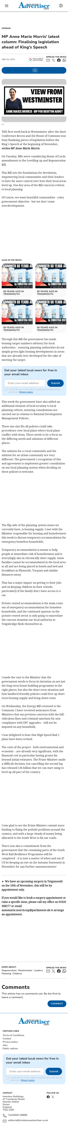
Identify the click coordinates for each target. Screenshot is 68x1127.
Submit (55, 383)
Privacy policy (10, 1041)
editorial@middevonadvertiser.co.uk (28, 1120)
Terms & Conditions (13, 1035)
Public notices (10, 1048)
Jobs (5, 1045)
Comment (57, 1003)
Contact (7, 1038)
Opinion (6, 28)
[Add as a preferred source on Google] (36, 59)
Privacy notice (26, 392)
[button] (7, 6)
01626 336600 (19, 1115)
